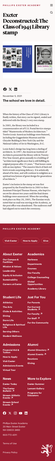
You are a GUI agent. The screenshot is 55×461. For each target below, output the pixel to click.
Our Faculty (34, 272)
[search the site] (51, 14)
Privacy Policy (10, 452)
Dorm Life (8, 320)
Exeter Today (10, 383)
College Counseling (38, 277)
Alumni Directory (37, 349)
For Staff (32, 318)
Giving (31, 363)
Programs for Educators (35, 394)
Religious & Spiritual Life (14, 326)
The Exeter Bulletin (9, 389)
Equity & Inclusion (12, 275)
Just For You (36, 297)
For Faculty (33, 313)
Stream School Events (11, 403)
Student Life (12, 297)
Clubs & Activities (12, 311)
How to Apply (30, 240)
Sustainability (10, 279)
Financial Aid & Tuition (11, 351)
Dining (6, 315)
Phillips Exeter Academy (22, 5)
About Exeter (12, 254)
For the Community (38, 322)
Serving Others (11, 331)
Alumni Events (35, 354)
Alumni (33, 344)
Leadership (9, 270)
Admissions (11, 344)
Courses (32, 268)
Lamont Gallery (36, 388)
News (7, 378)
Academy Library (37, 288)
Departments (35, 263)
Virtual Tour (9, 369)
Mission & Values (12, 266)
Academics (36, 254)
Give (45, 240)
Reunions (33, 358)
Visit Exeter (11, 240)
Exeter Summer (36, 383)
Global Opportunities (35, 283)
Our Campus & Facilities (11, 260)
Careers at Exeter (12, 284)
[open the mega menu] (51, 7)
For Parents (34, 302)
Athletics (8, 302)
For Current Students (34, 308)
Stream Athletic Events (11, 396)
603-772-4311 (10, 434)
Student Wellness (12, 335)
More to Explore (39, 378)
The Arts (7, 306)
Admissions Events (13, 365)
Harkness (33, 259)
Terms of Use (10, 443)
